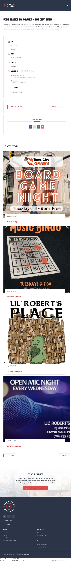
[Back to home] (9, 5)
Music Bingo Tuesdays (14, 296)
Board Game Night (12, 222)
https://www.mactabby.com (19, 82)
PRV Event (11, 455)
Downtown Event (17, 92)
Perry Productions (25, 554)
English (55, 561)
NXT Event (63, 455)
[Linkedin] (38, 127)
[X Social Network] (34, 127)
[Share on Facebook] (30, 127)
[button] (67, 5)
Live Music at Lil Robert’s (14, 371)
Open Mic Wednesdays (14, 446)
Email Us (7, 525)
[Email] (42, 127)
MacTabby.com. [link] (29, 29)
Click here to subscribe (37, 488)
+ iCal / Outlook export (56, 107)
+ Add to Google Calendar (17, 107)
